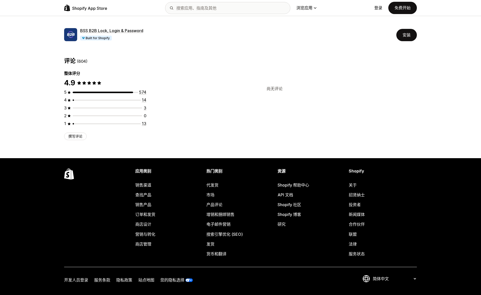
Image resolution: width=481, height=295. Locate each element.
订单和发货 (145, 214)
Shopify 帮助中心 (293, 185)
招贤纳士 (357, 194)
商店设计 (143, 224)
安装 (407, 34)
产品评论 (214, 204)
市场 (210, 194)
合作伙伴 (357, 224)
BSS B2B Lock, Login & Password (111, 30)
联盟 (353, 234)
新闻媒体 (357, 214)
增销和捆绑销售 (220, 214)
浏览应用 (304, 7)
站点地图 (146, 279)
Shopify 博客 (289, 214)
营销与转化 (145, 234)
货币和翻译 (216, 253)
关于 (353, 185)
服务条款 (102, 279)
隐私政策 (124, 279)
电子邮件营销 (218, 224)
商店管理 (143, 244)
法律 (353, 244)
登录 (378, 7)
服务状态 (357, 253)
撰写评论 (75, 136)
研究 (282, 224)
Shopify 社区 (289, 204)
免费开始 (403, 7)
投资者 (355, 204)
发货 (210, 244)
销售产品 (143, 204)
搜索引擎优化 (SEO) (224, 234)
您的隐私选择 (172, 279)
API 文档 (285, 194)
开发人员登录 (76, 279)
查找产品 (143, 194)
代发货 (212, 185)
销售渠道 (143, 185)
